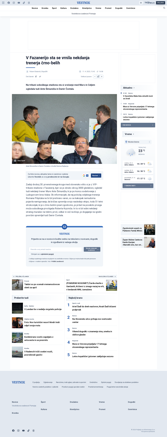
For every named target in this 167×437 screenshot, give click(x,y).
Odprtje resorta (29, 319)
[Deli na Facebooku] (36, 76)
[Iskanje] (164, 8)
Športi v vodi (76, 303)
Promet (26, 281)
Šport (68, 280)
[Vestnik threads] (29, 2)
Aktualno (127, 88)
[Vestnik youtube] (19, 2)
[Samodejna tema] (141, 3)
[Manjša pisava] (94, 76)
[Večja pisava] (101, 76)
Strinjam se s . (42, 254)
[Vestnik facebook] (8, 2)
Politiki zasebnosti (58, 261)
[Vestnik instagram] (13, 2)
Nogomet (75, 340)
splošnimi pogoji (47, 254)
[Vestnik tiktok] (24, 2)
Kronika (26, 333)
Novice (74, 316)
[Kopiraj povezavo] (40, 76)
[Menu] (3, 2)
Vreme (128, 134)
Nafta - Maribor (29, 306)
